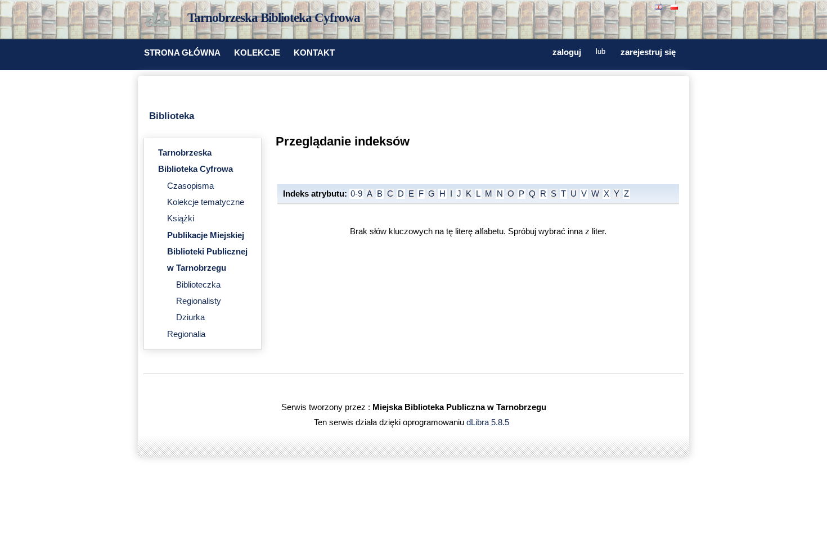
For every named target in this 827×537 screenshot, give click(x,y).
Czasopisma (190, 185)
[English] (660, 6)
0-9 (356, 193)
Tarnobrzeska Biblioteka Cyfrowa (273, 18)
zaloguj (566, 52)
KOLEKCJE (257, 52)
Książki (180, 218)
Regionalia (186, 334)
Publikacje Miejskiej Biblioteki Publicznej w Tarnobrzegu (207, 252)
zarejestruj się (648, 52)
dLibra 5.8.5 (488, 422)
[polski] (676, 6)
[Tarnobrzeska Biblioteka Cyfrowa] (160, 20)
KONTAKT (314, 52)
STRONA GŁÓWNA (182, 52)
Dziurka (190, 317)
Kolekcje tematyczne (205, 202)
